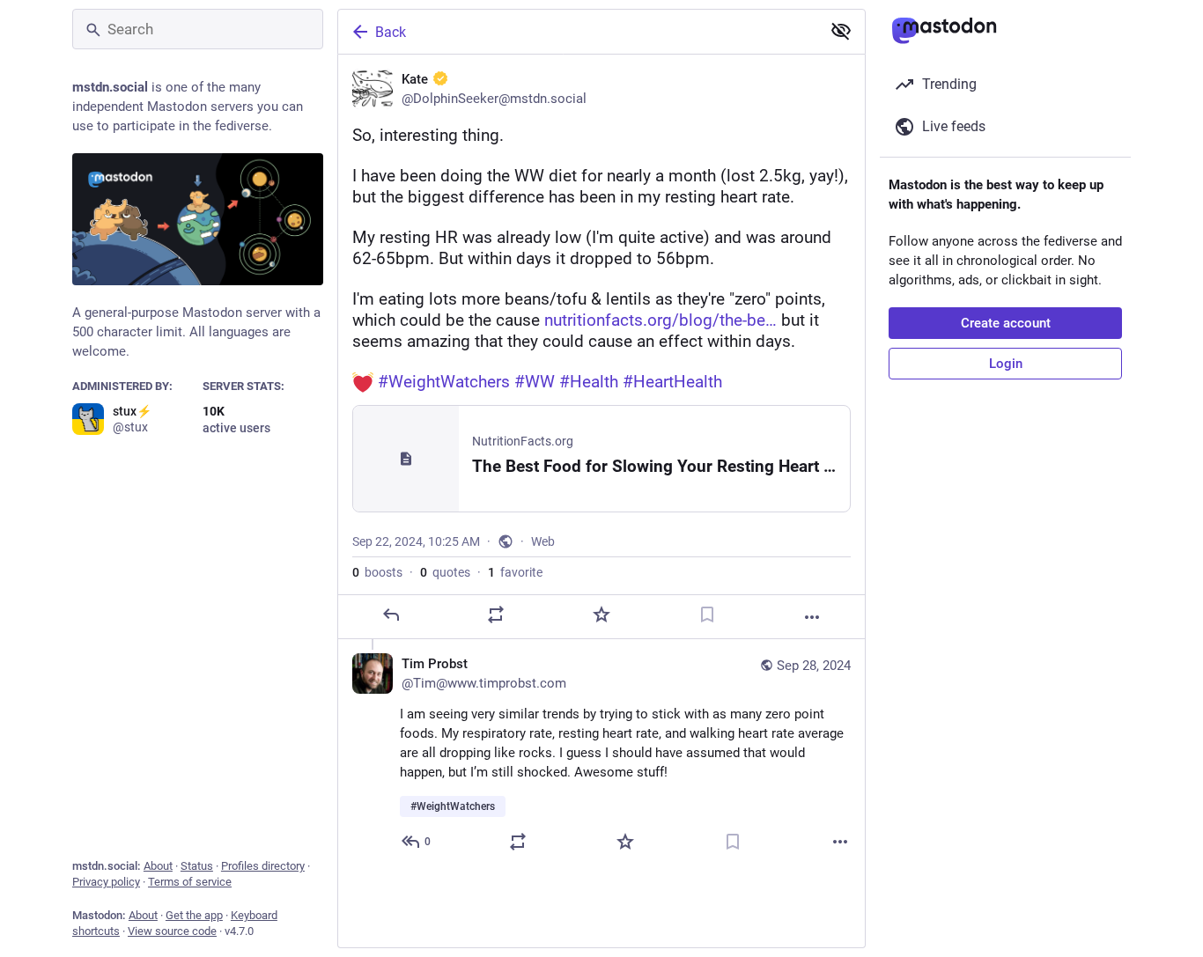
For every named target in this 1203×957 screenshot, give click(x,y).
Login (1005, 364)
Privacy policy (106, 881)
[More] (812, 617)
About (158, 865)
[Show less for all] (841, 31)
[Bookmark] (707, 614)
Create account (1006, 323)
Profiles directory (263, 865)
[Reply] (391, 614)
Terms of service (190, 881)
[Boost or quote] (495, 614)
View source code (172, 931)
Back (390, 32)
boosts (377, 572)
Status (197, 865)
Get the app (194, 915)
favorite (515, 572)
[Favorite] (601, 614)
